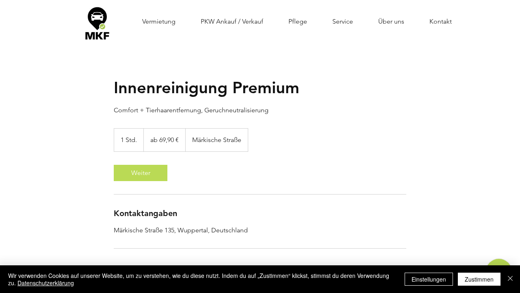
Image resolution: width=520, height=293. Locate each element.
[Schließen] (510, 279)
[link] (140, 173)
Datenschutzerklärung (45, 283)
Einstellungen (429, 279)
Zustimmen (479, 279)
